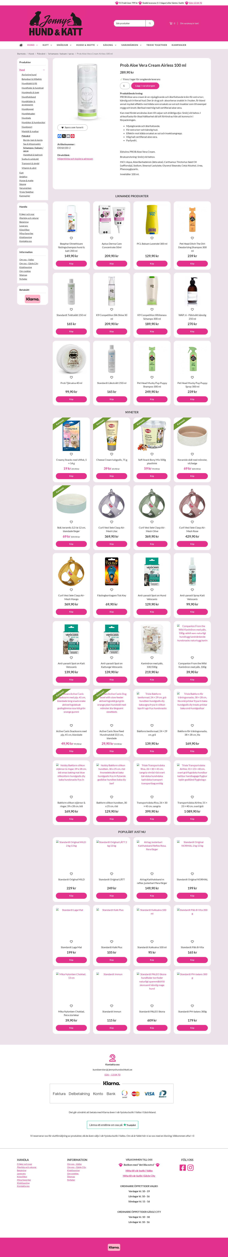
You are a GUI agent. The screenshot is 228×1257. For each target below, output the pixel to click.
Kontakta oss (25, 241)
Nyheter (23, 279)
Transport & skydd (30, 163)
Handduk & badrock (32, 154)
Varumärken (129, 45)
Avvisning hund (29, 74)
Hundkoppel (28, 109)
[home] (21, 45)
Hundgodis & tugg (30, 92)
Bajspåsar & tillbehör (32, 79)
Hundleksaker (28, 113)
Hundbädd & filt (29, 83)
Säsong (108, 45)
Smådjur (62, 45)
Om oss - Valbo (26, 259)
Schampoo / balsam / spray (33, 149)
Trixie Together (156, 45)
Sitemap (23, 275)
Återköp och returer (29, 218)
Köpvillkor (24, 229)
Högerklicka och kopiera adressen (75, 158)
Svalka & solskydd (30, 159)
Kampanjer (179, 45)
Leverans (23, 225)
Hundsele (26, 118)
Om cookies (25, 271)
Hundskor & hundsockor (33, 122)
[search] (150, 23)
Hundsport (27, 127)
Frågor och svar (26, 214)
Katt (46, 45)
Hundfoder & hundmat (33, 88)
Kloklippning (25, 237)
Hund (30, 45)
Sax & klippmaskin (32, 144)
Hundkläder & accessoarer (28, 103)
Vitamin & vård (29, 168)
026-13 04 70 (195, 3)
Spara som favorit (73, 127)
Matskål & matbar (30, 131)
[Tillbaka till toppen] (206, 1252)
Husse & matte (85, 45)
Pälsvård (26, 136)
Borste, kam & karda (32, 140)
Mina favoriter (26, 233)
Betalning (24, 222)
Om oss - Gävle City (28, 263)
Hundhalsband (29, 97)
